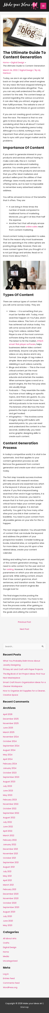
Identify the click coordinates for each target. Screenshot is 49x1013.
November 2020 (11, 898)
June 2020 (8, 920)
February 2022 (10, 840)
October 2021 (9, 858)
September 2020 (11, 907)
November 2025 (11, 723)
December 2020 (11, 894)
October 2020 (9, 903)
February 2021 (9, 889)
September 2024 (11, 745)
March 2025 (8, 732)
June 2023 (8, 790)
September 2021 (11, 862)
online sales (31, 226)
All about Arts (9, 938)
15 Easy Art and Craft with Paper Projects (23, 669)
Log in (6, 974)
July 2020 (7, 916)
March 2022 (8, 835)
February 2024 (10, 763)
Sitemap (24, 1007)
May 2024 (7, 754)
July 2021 (7, 871)
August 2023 (9, 781)
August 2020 (9, 911)
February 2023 (10, 799)
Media (6, 956)
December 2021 (10, 849)
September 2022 (11, 813)
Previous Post (24, 622)
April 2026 (7, 714)
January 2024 (9, 768)
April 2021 (7, 880)
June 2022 (8, 826)
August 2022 (9, 817)
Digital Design (26, 70)
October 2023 (9, 772)
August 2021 (9, 867)
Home (6, 951)
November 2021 (10, 853)
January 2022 (9, 844)
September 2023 (11, 777)
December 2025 (11, 718)
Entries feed (9, 978)
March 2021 (8, 884)
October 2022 (9, 808)
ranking (10, 569)
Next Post (24, 629)
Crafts (6, 942)
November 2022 (10, 804)
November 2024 (11, 736)
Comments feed (11, 983)
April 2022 (7, 831)
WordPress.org (10, 987)
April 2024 (8, 759)
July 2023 (7, 786)
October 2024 (10, 741)
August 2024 (9, 750)
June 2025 (8, 727)
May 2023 (7, 795)
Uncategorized (10, 961)
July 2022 (7, 822)
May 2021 (7, 876)
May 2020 (7, 925)
